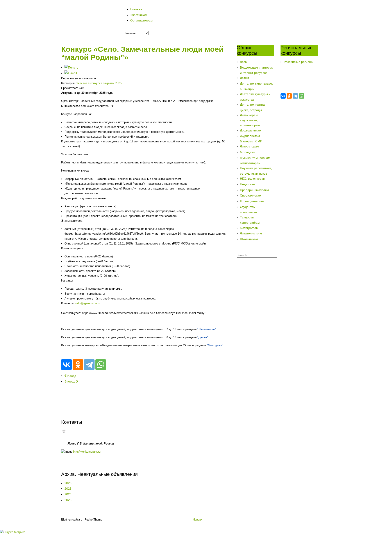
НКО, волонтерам (252, 178)
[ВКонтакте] (66, 364)
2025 (68, 488)
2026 (68, 483)
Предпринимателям (254, 190)
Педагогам (247, 184)
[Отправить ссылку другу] (70, 73)
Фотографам (249, 228)
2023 (68, 500)
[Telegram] (89, 364)
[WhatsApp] (100, 364)
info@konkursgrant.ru (86, 451)
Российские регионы (298, 62)
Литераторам (249, 146)
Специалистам (250, 195)
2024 (68, 494)
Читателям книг (251, 233)
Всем (243, 62)
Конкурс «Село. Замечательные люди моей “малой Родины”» (142, 53)
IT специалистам (252, 201)
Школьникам (249, 239)
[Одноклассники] (78, 364)
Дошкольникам (250, 130)
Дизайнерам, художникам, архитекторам (250, 120)
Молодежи (247, 152)
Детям (244, 78)
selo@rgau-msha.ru (87, 303)
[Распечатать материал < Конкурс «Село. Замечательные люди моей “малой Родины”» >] (71, 67)
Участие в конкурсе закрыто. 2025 (99, 83)
